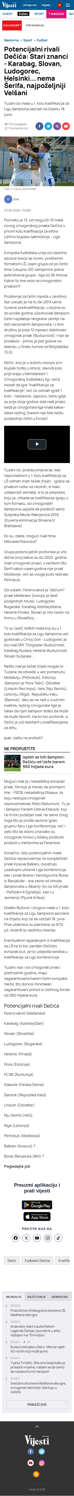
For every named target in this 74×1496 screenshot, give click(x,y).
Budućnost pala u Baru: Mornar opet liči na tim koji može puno (37, 1349)
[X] (26, 1238)
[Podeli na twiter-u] (48, 126)
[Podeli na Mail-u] (66, 126)
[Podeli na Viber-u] (57, 126)
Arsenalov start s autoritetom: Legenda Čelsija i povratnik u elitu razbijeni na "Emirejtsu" (35, 1330)
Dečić (12, 1260)
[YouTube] (37, 1238)
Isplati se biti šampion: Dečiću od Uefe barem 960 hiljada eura (44, 762)
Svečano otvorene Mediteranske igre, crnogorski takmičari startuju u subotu (38, 1387)
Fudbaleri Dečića (37, 1260)
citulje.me (30, 5)
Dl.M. (16, 199)
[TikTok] (58, 1238)
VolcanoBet (12, 25)
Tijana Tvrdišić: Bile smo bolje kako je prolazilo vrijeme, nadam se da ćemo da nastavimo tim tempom (37, 1367)
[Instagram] (48, 1238)
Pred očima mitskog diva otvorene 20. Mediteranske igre (38, 1312)
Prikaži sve (37, 1404)
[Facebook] (16, 1238)
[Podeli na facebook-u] (39, 126)
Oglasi (46, 5)
